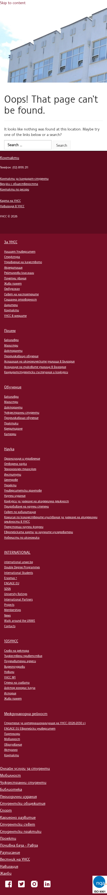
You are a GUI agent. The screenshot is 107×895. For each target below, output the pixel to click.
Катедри (10, 434)
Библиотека (11, 789)
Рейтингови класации (19, 273)
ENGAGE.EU (11, 583)
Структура (12, 257)
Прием (10, 330)
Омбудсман (12, 289)
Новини (9, 672)
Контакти (9, 157)
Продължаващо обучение (21, 356)
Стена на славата (17, 682)
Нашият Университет (19, 251)
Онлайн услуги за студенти (25, 768)
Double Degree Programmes (22, 567)
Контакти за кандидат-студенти (24, 179)
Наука (9, 448)
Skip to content (13, 2)
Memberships (12, 610)
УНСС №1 (10, 677)
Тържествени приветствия (23, 656)
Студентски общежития (22, 803)
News (7, 615)
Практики (11, 423)
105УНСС (11, 640)
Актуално (11, 750)
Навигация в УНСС (12, 206)
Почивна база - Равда (19, 845)
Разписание (10, 852)
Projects (9, 605)
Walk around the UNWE (19, 621)
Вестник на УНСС (15, 859)
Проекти (10, 485)
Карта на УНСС (10, 201)
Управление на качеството (23, 262)
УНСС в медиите (15, 316)
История (10, 693)
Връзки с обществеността (19, 184)
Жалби (6, 873)
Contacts (9, 626)
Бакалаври (11, 340)
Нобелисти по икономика (22, 537)
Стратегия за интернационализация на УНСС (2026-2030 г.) (45, 723)
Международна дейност (25, 713)
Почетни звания (15, 278)
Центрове (11, 480)
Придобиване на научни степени (26, 506)
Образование (13, 744)
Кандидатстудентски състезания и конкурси (36, 372)
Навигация (9, 866)
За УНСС (10, 241)
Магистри (11, 345)
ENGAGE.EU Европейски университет (29, 728)
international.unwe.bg (18, 562)
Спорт (6, 810)
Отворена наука (15, 464)
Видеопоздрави (14, 666)
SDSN (7, 589)
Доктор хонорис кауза (19, 688)
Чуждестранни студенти (21, 412)
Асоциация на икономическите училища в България (39, 361)
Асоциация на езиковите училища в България (35, 367)
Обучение (12, 386)
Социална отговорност (20, 299)
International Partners (18, 599)
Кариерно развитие (18, 817)
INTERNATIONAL (17, 552)
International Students (18, 573)
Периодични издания (18, 796)
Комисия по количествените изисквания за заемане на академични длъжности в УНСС (50, 519)
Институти (12, 474)
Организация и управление (22, 458)
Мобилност (12, 739)
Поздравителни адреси (20, 661)
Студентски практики (20, 831)
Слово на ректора (16, 651)
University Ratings (15, 594)
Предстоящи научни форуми (23, 527)
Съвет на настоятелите (21, 294)
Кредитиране (13, 428)
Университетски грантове (23, 490)
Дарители (11, 305)
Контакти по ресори (14, 189)
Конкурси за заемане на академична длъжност (36, 501)
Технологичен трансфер (20, 469)
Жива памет (13, 283)
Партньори (12, 734)
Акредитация (13, 267)
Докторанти (13, 351)
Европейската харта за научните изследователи (38, 532)
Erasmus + (10, 578)
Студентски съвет (17, 824)
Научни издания (15, 496)
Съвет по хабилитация (20, 512)
